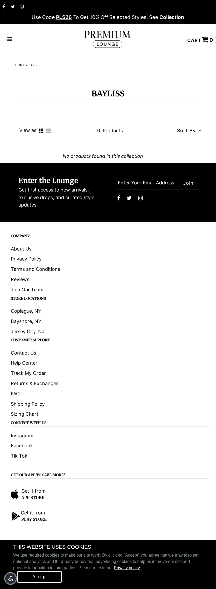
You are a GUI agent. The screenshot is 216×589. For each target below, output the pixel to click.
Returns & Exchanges (34, 383)
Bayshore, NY (26, 321)
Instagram (22, 435)
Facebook (22, 445)
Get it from (33, 491)
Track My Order (28, 373)
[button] (10, 578)
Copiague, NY (26, 311)
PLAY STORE (34, 519)
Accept (39, 577)
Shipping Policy (28, 404)
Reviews (20, 279)
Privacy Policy (26, 259)
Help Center (24, 363)
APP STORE (32, 497)
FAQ (15, 393)
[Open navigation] (9, 39)
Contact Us (23, 353)
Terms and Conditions (35, 269)
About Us (21, 249)
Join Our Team (27, 289)
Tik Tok (19, 456)
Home (20, 65)
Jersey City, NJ (28, 331)
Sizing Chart (24, 414)
